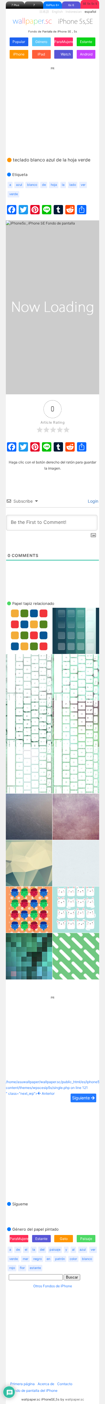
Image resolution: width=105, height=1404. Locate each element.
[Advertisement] (52, 106)
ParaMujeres (63, 41)
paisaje (55, 1250)
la (63, 185)
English (57, 12)
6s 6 (71, 5)
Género (41, 41)
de (44, 185)
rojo (12, 1268)
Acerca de (46, 1384)
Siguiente (81, 1097)
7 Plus (15, 5)
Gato (64, 1238)
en (48, 1259)
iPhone (18, 54)
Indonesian (74, 12)
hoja (54, 185)
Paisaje (86, 1238)
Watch (65, 54)
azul (19, 185)
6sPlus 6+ (52, 5)
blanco (32, 185)
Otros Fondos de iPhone (52, 1286)
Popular (19, 41)
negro (37, 1259)
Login (92, 501)
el (26, 1250)
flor (22, 1268)
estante (35, 1268)
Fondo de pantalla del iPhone (33, 1390)
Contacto (64, 1384)
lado (72, 185)
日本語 (44, 12)
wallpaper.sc (74, 1399)
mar (25, 1259)
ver (83, 185)
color (73, 1259)
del (42, 1250)
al (73, 1250)
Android (86, 54)
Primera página (22, 1384)
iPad (41, 54)
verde (13, 194)
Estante (86, 41)
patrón (60, 1259)
